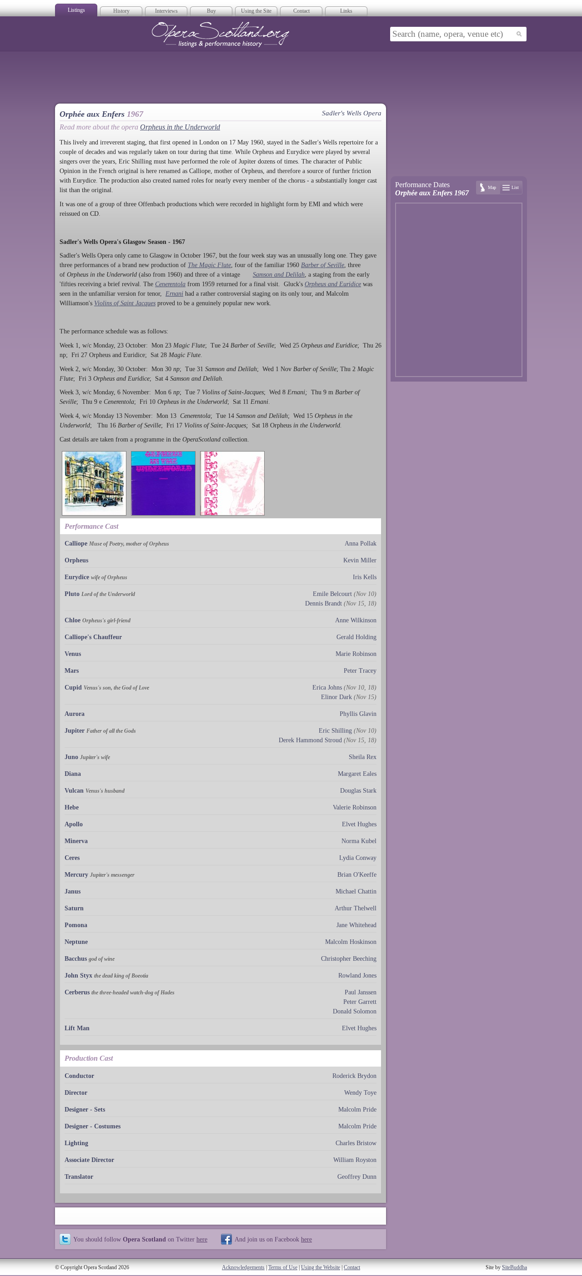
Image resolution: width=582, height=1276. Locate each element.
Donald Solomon (354, 1011)
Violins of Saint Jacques (125, 303)
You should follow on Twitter (140, 1239)
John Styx (78, 975)
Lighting (76, 1143)
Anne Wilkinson (355, 620)
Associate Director (89, 1160)
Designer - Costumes (92, 1126)
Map (492, 187)
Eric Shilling (335, 730)
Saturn (74, 908)
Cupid (73, 687)
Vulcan (74, 790)
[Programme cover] (94, 483)
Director (76, 1092)
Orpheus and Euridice (333, 284)
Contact (301, 11)
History (121, 11)
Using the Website (320, 1267)
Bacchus (76, 958)
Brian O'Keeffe (356, 874)
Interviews (166, 11)
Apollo (74, 824)
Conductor (79, 1075)
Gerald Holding (356, 637)
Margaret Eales (357, 773)
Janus (72, 891)
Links (346, 11)
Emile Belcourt (332, 594)
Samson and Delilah (279, 274)
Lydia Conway (357, 857)
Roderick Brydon (354, 1075)
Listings (76, 10)
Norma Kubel (358, 841)
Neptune (76, 941)
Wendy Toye (360, 1092)
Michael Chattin (356, 891)
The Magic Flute (209, 265)
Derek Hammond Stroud (310, 740)
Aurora (75, 713)
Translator (79, 1176)
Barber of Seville (322, 265)
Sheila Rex (362, 757)
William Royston (354, 1160)
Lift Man (77, 1028)
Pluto (72, 594)
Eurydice (77, 577)
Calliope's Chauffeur (93, 637)
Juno (71, 757)
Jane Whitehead (356, 925)
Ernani (174, 293)
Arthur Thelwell (355, 908)
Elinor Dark (336, 697)
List (515, 187)
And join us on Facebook (273, 1239)
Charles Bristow (356, 1143)
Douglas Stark (358, 790)
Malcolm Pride (357, 1109)
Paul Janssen (360, 992)
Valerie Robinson (354, 807)
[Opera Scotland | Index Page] (220, 34)
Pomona (76, 925)
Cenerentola (170, 284)
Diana (73, 773)
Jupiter (75, 730)
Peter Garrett (359, 1001)
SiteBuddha (514, 1267)
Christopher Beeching (348, 958)
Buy (211, 11)
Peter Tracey (360, 670)
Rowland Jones (357, 975)
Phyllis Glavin (358, 713)
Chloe (72, 620)
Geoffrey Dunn (356, 1176)
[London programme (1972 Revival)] (163, 483)
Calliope (76, 543)
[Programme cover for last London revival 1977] (232, 483)
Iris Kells (364, 577)
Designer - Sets (85, 1109)
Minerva (76, 841)
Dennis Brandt (323, 603)
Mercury (76, 874)
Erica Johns (327, 687)
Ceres (72, 857)
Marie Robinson (356, 653)
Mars (72, 670)
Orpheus (76, 560)
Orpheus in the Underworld (180, 127)
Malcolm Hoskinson (350, 941)
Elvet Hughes (359, 824)
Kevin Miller (359, 560)
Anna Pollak (360, 543)
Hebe (72, 807)
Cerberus (77, 992)
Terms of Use (282, 1267)
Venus (73, 653)
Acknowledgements (243, 1267)
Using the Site (256, 11)
